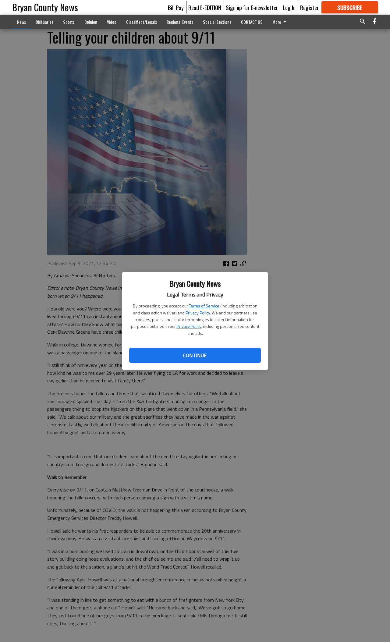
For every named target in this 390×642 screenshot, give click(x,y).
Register (309, 7)
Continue (195, 355)
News (21, 22)
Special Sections (217, 22)
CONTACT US (252, 22)
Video (111, 22)
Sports (69, 22)
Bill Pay (176, 7)
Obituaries (44, 22)
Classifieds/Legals (141, 22)
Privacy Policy (198, 313)
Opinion (90, 22)
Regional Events (180, 22)
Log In (289, 7)
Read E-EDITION (204, 7)
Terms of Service (204, 306)
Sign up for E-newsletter (252, 7)
